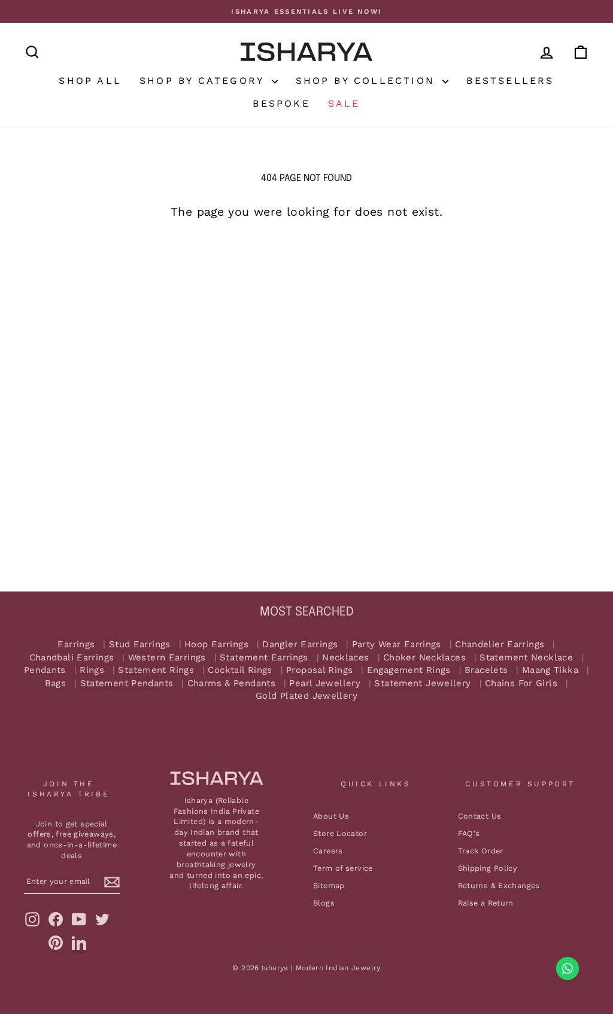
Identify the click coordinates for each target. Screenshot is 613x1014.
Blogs (324, 902)
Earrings (76, 644)
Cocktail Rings (240, 670)
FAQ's (469, 833)
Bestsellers (510, 80)
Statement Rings (156, 670)
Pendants (45, 670)
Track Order (480, 850)
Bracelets (486, 670)
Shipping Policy (488, 868)
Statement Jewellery (422, 683)
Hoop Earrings (216, 644)
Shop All (90, 80)
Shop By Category (203, 80)
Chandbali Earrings (71, 658)
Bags (55, 683)
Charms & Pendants (231, 683)
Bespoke (281, 103)
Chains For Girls (521, 683)
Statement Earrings (264, 658)
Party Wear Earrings (396, 644)
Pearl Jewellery (324, 683)
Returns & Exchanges (499, 885)
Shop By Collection (368, 80)
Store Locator (340, 833)
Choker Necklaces (424, 658)
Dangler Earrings (300, 644)
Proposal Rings (319, 670)
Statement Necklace (526, 658)
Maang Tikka (550, 670)
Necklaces (345, 658)
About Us (331, 815)
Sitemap (329, 885)
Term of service (343, 868)
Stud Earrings (140, 644)
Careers (328, 850)
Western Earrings (167, 658)
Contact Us (480, 815)
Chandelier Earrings (499, 644)
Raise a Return (486, 902)
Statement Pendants (127, 683)
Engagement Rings (409, 670)
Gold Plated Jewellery (306, 696)
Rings (92, 670)
